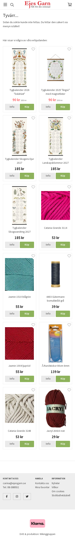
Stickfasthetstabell (61, 495)
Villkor (55, 487)
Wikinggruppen (47, 534)
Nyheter (56, 483)
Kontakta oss (42, 483)
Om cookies (58, 491)
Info (12, 106)
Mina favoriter (42, 487)
